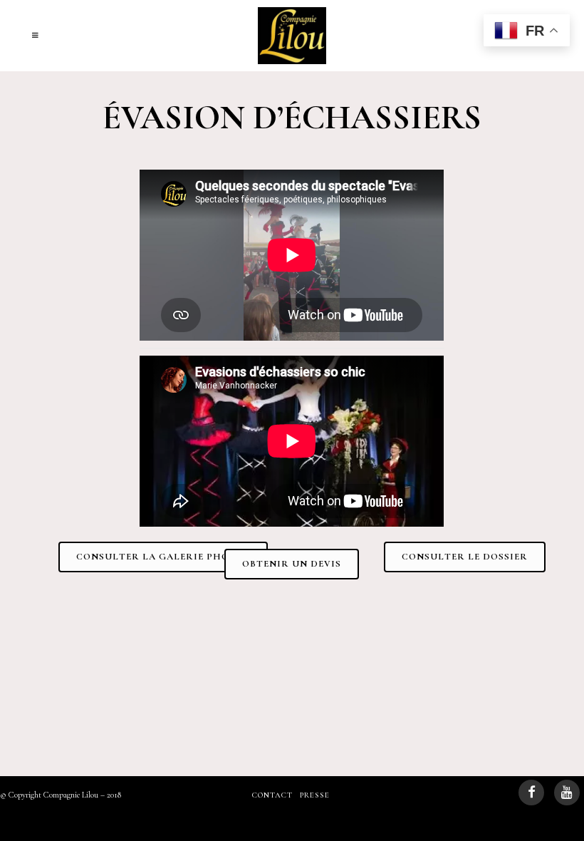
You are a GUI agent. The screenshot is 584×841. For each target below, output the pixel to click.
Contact (272, 795)
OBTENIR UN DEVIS (291, 563)
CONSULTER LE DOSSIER (465, 556)
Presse (315, 795)
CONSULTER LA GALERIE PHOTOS (163, 556)
